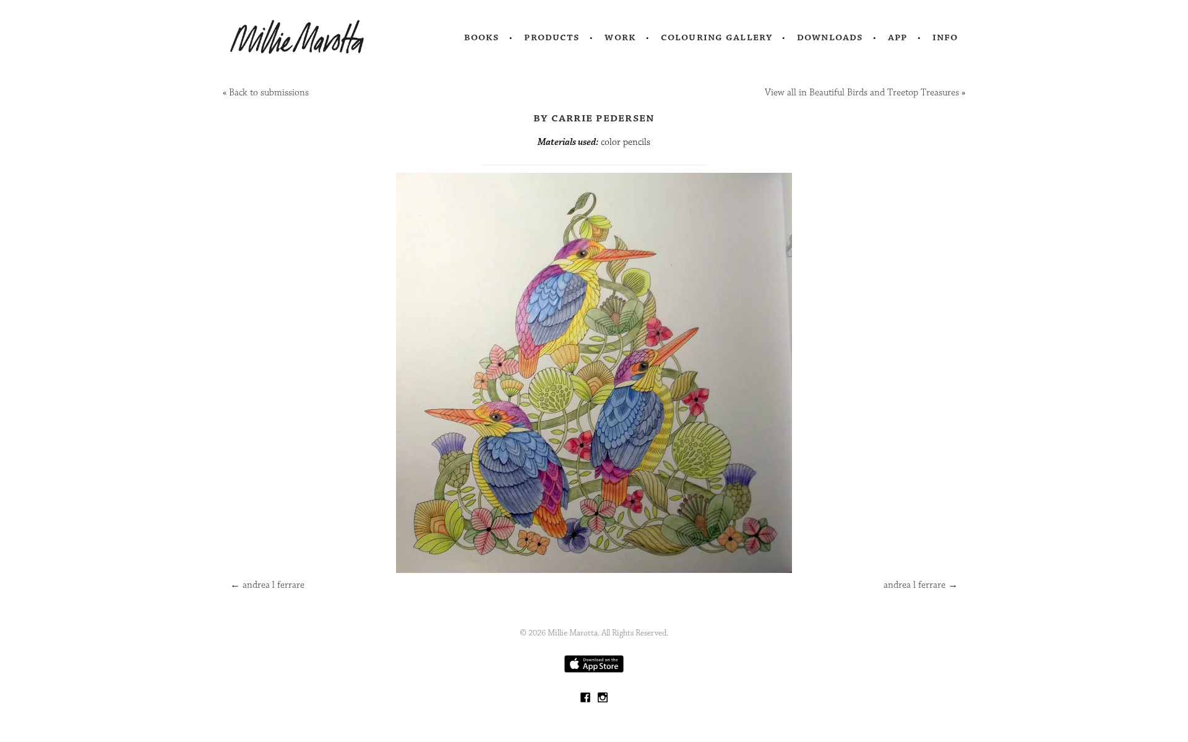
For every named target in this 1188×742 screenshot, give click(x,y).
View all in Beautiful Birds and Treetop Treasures (862, 92)
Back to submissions (269, 92)
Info (945, 37)
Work (620, 37)
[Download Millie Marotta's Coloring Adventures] (594, 670)
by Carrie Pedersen (594, 117)
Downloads (830, 37)
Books (482, 37)
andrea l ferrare (267, 585)
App (897, 37)
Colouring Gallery (716, 37)
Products (552, 37)
